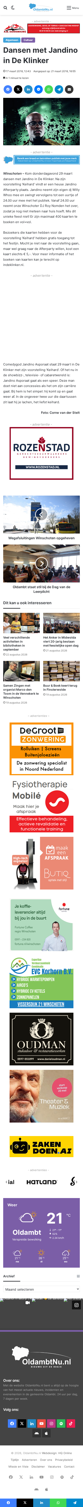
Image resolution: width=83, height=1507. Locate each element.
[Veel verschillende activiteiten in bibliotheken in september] (21, 623)
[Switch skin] (13, 9)
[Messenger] (38, 89)
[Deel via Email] (69, 89)
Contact (69, 1466)
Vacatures (54, 1466)
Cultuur (28, 40)
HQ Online (65, 1453)
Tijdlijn (15, 1459)
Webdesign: (50, 1453)
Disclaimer (38, 1466)
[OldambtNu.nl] (41, 7)
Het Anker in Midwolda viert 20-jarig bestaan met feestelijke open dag (61, 641)
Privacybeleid (64, 1459)
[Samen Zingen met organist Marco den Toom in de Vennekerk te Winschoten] (21, 671)
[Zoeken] (5, 9)
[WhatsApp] (48, 89)
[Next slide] (76, 1182)
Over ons (46, 1459)
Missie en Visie (19, 1466)
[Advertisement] (41, 319)
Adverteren (29, 1459)
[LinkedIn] (28, 89)
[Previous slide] (6, 1182)
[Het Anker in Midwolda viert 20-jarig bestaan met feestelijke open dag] (61, 623)
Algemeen (12, 40)
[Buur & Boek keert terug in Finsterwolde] (61, 671)
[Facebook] (8, 89)
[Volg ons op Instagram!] (76, 1305)
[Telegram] (59, 89)
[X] (18, 89)
